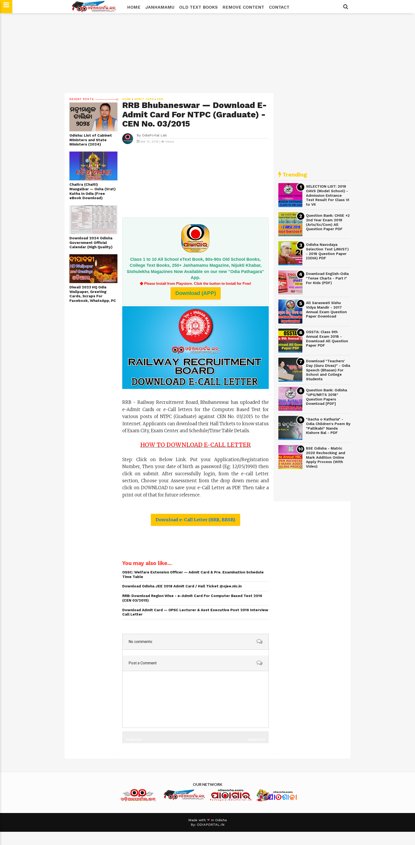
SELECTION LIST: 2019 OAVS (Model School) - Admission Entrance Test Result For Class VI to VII (327, 195)
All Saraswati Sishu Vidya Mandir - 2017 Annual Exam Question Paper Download (326, 309)
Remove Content (243, 7)
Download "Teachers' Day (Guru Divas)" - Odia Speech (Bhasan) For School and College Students (328, 370)
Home (133, 7)
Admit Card (144, 99)
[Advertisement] (207, 53)
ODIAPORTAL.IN (211, 824)
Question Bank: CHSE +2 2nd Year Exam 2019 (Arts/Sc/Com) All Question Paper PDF (328, 222)
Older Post (134, 739)
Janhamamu (159, 7)
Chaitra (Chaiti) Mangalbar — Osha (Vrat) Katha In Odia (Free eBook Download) (92, 191)
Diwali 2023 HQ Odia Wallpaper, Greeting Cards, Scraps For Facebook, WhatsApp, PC (92, 294)
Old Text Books (198, 7)
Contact (279, 7)
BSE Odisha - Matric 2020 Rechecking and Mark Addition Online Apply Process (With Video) (325, 457)
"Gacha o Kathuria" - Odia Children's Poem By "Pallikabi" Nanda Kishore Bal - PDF (328, 426)
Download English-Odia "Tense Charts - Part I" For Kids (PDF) (327, 278)
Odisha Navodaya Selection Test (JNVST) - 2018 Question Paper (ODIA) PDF (327, 251)
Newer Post (256, 739)
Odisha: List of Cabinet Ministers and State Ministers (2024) (90, 139)
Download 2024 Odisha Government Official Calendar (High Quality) (91, 242)
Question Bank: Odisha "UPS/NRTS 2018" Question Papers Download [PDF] (326, 397)
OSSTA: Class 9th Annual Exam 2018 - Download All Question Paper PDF (327, 339)
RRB (160, 99)
